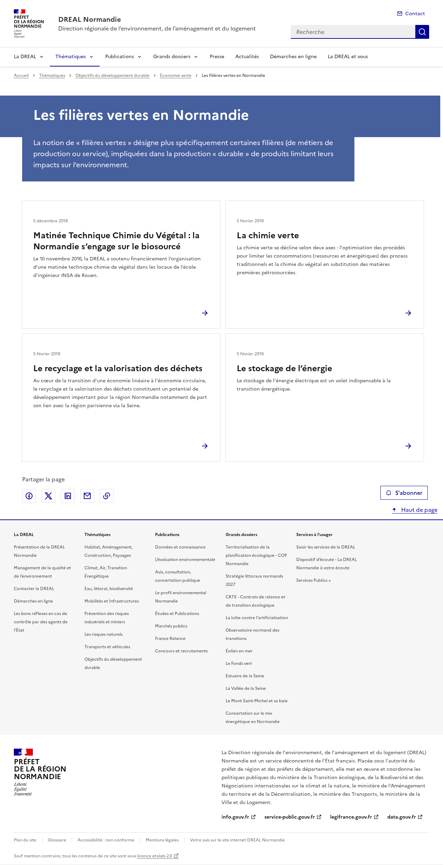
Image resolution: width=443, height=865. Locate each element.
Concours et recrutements (181, 651)
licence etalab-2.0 (154, 856)
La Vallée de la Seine (246, 688)
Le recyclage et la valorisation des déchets (117, 368)
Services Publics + (313, 580)
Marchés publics (171, 626)
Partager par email (87, 496)
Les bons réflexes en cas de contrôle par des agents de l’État (40, 621)
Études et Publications (177, 613)
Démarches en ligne (293, 56)
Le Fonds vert (239, 663)
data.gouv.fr (401, 817)
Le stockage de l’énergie (284, 368)
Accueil (21, 75)
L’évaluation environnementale (185, 559)
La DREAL (25, 56)
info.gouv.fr (235, 817)
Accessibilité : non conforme (106, 840)
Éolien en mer (239, 651)
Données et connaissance (180, 547)
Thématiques (70, 56)
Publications (119, 56)
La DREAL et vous (348, 56)
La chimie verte (268, 235)
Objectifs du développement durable (112, 75)
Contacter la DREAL (34, 589)
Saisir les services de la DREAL (325, 547)
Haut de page (418, 510)
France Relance (170, 638)
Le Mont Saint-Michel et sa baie (257, 701)
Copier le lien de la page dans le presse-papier (107, 496)
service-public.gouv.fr (289, 817)
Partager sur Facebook (29, 496)
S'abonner (408, 493)
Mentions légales (162, 840)
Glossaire (57, 840)
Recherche (422, 32)
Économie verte (175, 75)
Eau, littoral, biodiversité (108, 589)
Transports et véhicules (107, 647)
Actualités (247, 56)
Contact (415, 13)
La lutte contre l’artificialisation (257, 618)
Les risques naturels (103, 634)
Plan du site (25, 840)
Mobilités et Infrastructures (111, 601)
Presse (217, 56)
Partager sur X (48, 496)
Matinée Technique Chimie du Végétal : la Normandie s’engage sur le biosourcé (116, 241)
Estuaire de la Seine (245, 676)
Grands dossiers (171, 56)
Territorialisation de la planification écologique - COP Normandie (256, 555)
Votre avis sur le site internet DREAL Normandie (237, 840)
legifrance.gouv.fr (351, 817)
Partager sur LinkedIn (68, 496)
